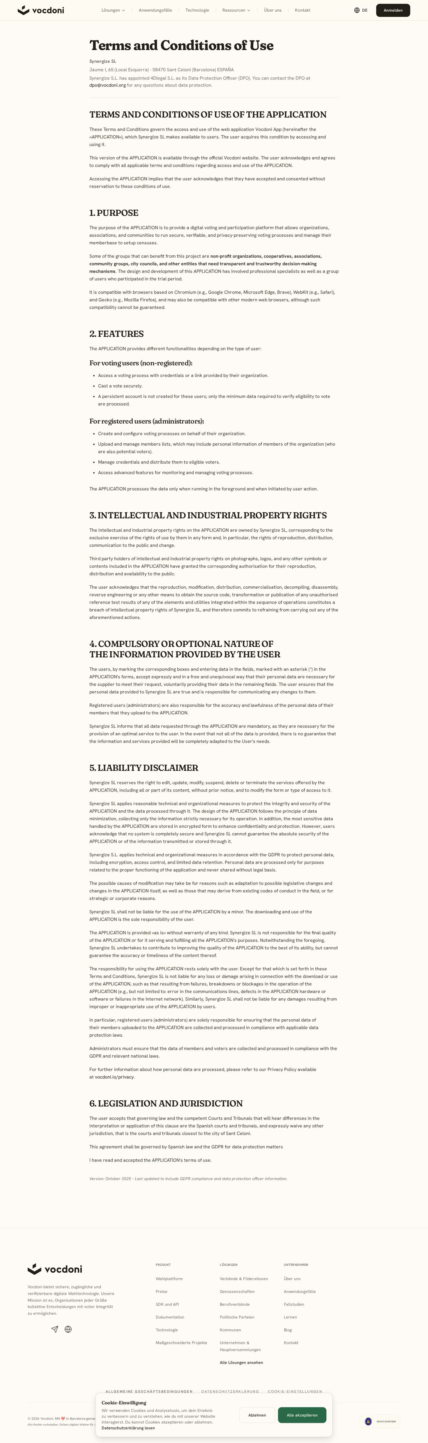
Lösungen (111, 10)
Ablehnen (257, 1415)
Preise (161, 1291)
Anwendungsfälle (155, 10)
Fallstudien (294, 1304)
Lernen (290, 1317)
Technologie (199, 11)
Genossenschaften (237, 1291)
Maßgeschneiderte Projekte (181, 1342)
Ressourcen (233, 10)
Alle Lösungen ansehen (241, 1362)
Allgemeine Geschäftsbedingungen (149, 1391)
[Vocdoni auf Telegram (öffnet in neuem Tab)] (55, 1329)
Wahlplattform (169, 1278)
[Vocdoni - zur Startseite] (41, 10)
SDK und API (167, 1304)
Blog (288, 1329)
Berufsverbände (235, 1304)
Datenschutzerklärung (230, 1391)
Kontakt (302, 10)
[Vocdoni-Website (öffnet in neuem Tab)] (68, 1329)
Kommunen (230, 1329)
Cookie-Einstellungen (295, 1391)
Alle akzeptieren (302, 1415)
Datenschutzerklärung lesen (128, 1427)
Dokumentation (170, 1317)
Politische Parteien (237, 1317)
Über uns (273, 10)
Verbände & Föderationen (244, 1278)
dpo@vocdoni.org (107, 85)
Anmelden (397, 12)
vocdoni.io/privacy (114, 1077)
